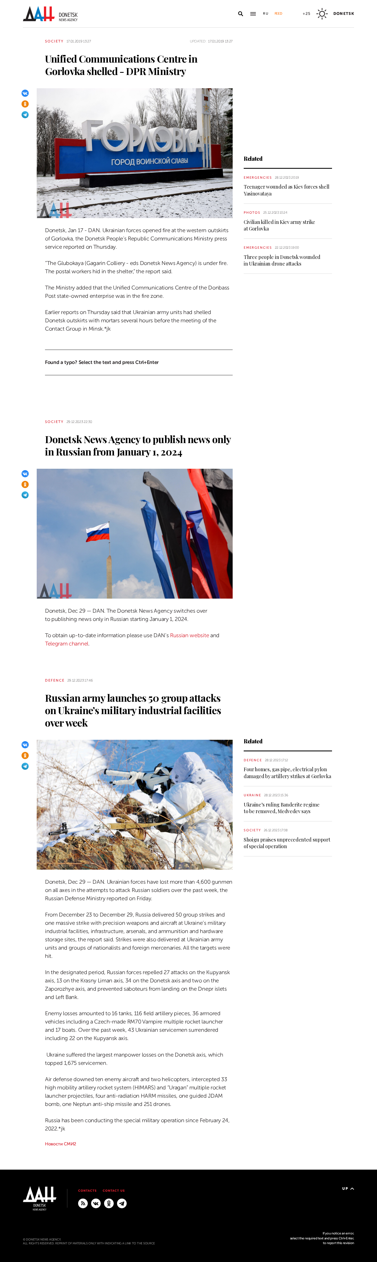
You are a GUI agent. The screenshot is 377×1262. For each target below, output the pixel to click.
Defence (55, 680)
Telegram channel (66, 644)
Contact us (114, 1191)
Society (54, 41)
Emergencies (258, 177)
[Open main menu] (253, 13)
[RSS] (83, 1203)
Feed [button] (278, 13)
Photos (252, 213)
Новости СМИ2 (60, 1144)
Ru (266, 13)
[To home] (50, 13)
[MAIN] (122, 1203)
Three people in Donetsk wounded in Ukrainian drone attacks (282, 260)
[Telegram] (25, 114)
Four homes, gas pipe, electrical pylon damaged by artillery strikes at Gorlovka (287, 772)
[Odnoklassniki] (25, 104)
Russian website (189, 635)
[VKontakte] (25, 93)
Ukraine (252, 795)
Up (345, 1188)
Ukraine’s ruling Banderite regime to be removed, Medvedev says (281, 807)
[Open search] (240, 13)
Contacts (87, 1191)
